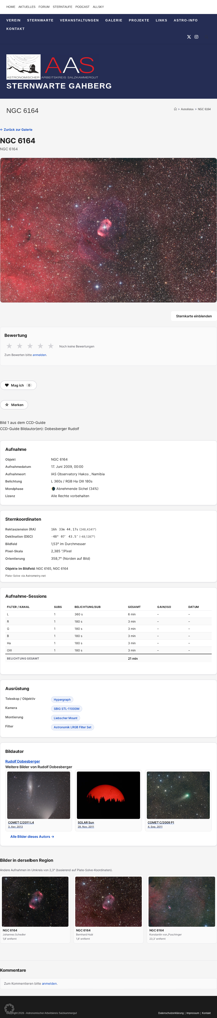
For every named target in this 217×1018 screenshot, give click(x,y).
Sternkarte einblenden (194, 316)
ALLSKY (98, 6)
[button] (9, 1008)
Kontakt (206, 1013)
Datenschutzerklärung (171, 1013)
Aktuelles (26, 6)
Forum (44, 6)
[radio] (9, 346)
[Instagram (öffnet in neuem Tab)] (196, 37)
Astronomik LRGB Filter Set (72, 727)
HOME (10, 6)
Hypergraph (62, 699)
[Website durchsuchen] (206, 37)
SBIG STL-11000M (66, 708)
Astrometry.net (36, 575)
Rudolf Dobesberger (22, 761)
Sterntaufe (62, 6)
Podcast (82, 6)
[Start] (175, 109)
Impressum (192, 1013)
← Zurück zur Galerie (16, 130)
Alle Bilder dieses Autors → (32, 836)
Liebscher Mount (65, 718)
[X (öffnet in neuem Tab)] (189, 37)
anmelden (39, 355)
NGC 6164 (204, 109)
